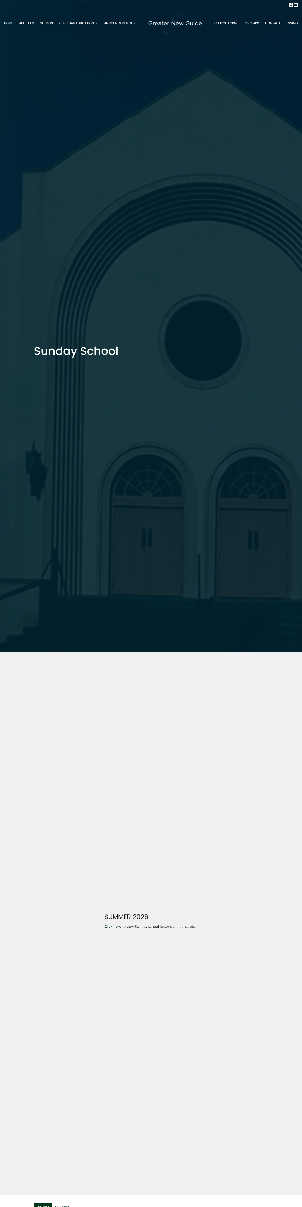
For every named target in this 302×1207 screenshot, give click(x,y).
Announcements (118, 23)
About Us (26, 23)
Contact (272, 23)
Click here (112, 927)
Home (8, 23)
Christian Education (76, 23)
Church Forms (226, 23)
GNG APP (252, 23)
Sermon (46, 23)
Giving (292, 23)
